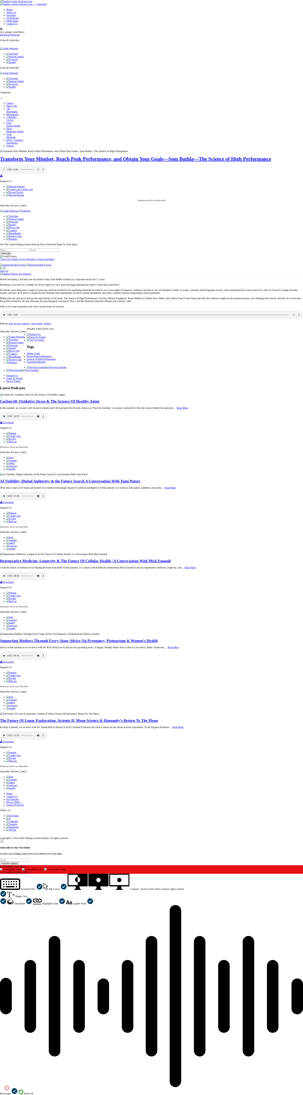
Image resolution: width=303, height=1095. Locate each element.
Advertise (11, 15)
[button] (21, 889)
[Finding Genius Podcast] (16, 1)
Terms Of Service (15, 805)
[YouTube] (12, 53)
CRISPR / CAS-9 (11, 119)
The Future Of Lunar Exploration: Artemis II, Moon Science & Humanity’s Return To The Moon (79, 720)
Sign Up (4, 271)
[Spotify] (11, 62)
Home (9, 9)
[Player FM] (12, 227)
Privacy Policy (13, 802)
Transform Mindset (36, 362)
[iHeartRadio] (13, 233)
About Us (11, 12)
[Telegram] (24, 211)
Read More (182, 408)
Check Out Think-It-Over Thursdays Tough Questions (27, 259)
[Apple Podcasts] (9, 48)
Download (36, 323)
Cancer (9, 103)
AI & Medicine (11, 136)
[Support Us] (34, 334)
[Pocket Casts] (14, 236)
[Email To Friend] (36, 337)
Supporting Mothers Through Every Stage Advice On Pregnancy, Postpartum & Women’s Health (79, 641)
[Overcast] (12, 59)
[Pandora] (11, 239)
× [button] (0, 872)
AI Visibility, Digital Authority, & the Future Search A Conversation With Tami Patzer (70, 481)
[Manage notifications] (6, 1088)
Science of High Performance (41, 359)
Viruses (10, 145)
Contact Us (12, 23)
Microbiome (12, 114)
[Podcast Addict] (15, 56)
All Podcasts (12, 18)
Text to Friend (13, 381)
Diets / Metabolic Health (15, 130)
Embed (47, 323)
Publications (12, 21)
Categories (41, 4)
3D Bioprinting (12, 110)
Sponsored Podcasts (10, 35)
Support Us (12, 375)
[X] (8, 818)
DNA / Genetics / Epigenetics (15, 141)
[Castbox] (11, 230)
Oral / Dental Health (13, 124)
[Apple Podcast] (9, 457)
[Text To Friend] (35, 340)
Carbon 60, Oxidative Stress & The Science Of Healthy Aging (49, 401)
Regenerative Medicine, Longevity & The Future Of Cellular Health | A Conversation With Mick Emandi (85, 561)
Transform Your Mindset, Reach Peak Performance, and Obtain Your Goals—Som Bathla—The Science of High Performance (135, 159)
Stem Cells (11, 106)
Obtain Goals (33, 353)
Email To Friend (14, 378)
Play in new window (19, 323)
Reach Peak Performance (39, 356)
